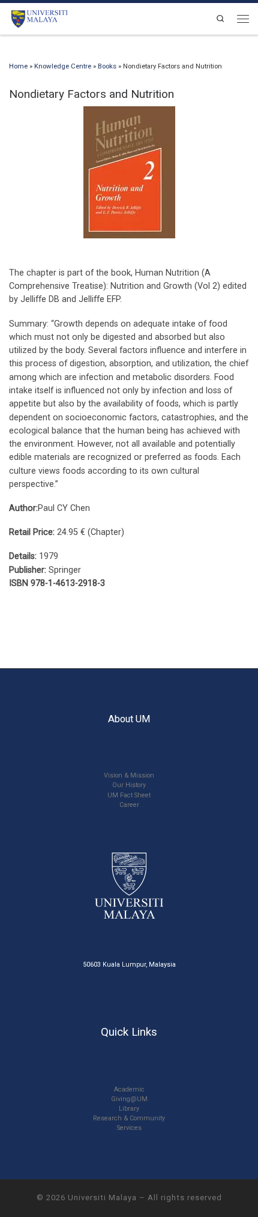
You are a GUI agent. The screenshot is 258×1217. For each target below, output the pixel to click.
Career (129, 805)
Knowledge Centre (62, 66)
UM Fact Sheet (129, 795)
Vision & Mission (129, 775)
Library (129, 1109)
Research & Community (129, 1118)
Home (18, 66)
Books (107, 66)
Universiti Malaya (102, 1197)
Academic (129, 1089)
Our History (129, 785)
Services (129, 1128)
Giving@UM (129, 1099)
